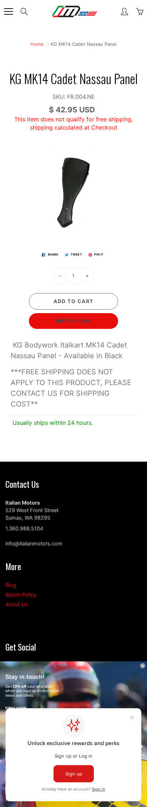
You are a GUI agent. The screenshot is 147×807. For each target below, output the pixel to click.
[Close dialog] (142, 665)
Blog (10, 585)
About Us (16, 604)
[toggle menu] (8, 11)
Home (37, 44)
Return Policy (20, 595)
